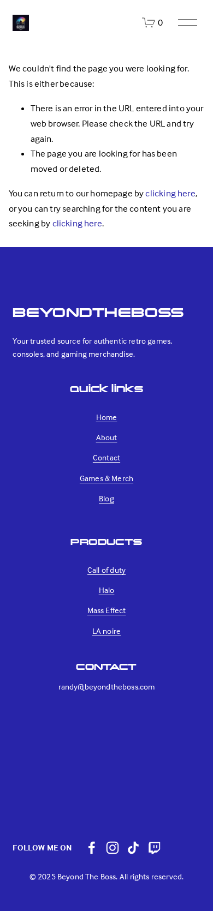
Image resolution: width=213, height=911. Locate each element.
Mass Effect (106, 610)
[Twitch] (154, 847)
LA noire (106, 631)
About (106, 437)
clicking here (170, 193)
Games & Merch (106, 478)
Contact (106, 457)
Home (106, 417)
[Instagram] (112, 847)
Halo (107, 590)
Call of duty (106, 570)
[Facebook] (91, 847)
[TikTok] (133, 847)
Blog (106, 498)
